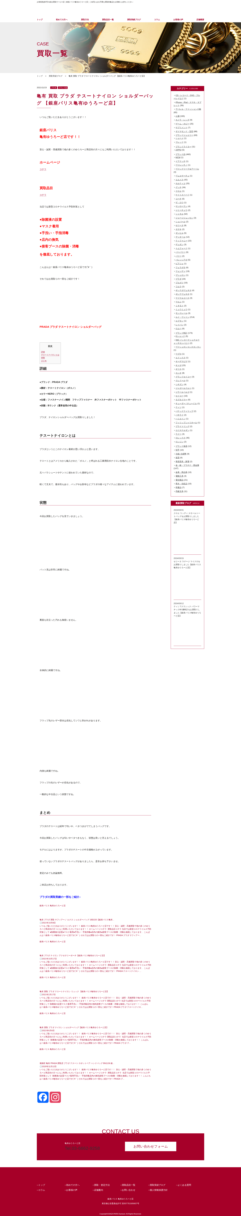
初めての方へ (62, 19)
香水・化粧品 (181, 484)
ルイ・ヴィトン (182, 317)
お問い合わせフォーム (150, 1146)
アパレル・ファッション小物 (188, 109)
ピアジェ (179, 263)
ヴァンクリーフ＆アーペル (187, 169)
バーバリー (180, 252)
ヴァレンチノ (181, 165)
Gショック (180, 336)
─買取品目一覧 (127, 1185)
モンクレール (181, 313)
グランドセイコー (183, 377)
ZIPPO (178, 150)
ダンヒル (179, 233)
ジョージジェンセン (184, 218)
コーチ (178, 199)
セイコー (179, 396)
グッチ (178, 187)
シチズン (179, 384)
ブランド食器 (181, 446)
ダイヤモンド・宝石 (184, 131)
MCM (178, 157)
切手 (177, 450)
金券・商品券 (181, 472)
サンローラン (181, 206)
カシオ (178, 373)
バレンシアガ (181, 260)
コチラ (43, 169)
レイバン (179, 325)
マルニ (178, 302)
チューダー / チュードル (186, 403)
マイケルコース (182, 298)
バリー (178, 256)
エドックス (180, 358)
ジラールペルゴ (182, 392)
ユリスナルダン (182, 430)
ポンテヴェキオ (182, 294)
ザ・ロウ (179, 202)
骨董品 (178, 487)
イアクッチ (180, 161)
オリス (178, 369)
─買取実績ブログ (156, 1185)
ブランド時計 (181, 333)
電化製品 (179, 480)
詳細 (43, 352)
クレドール (180, 380)
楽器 (177, 457)
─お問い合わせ (127, 1190)
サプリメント (181, 127)
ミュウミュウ (181, 309)
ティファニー (181, 241)
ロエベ (178, 328)
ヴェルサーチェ (182, 176)
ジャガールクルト (183, 388)
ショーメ (179, 138)
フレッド (179, 142)
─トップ (41, 1185)
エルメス (179, 180)
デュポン (179, 244)
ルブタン (179, 321)
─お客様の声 (71, 1190)
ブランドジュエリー (184, 135)
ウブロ (178, 354)
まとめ (44, 361)
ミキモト (179, 306)
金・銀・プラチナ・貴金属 (187, 465)
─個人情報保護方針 (158, 1190)
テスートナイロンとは (50, 355)
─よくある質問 (183, 1185)
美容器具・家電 (182, 461)
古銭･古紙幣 (181, 454)
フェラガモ (180, 267)
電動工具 (179, 476)
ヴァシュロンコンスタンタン (188, 347)
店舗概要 (200, 19)
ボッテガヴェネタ (183, 290)
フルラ (178, 286)
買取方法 (85, 19)
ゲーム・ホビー (182, 124)
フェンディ (180, 271)
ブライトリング (182, 426)
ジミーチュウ (181, 210)
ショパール (180, 222)
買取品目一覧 (108, 19)
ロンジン (179, 442)
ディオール (180, 237)
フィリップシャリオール (186, 423)
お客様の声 (178, 19)
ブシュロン (180, 275)
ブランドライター (183, 147)
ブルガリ (179, 283)
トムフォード (181, 248)
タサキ (178, 229)
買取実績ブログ (134, 19)
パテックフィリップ (184, 411)
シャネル (179, 214)
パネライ (179, 415)
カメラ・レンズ (182, 120)
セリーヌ (179, 225)
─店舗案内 (98, 1190)
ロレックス (180, 438)
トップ (40, 19)
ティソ (178, 407)
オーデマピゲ (181, 361)
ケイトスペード (182, 195)
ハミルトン (180, 419)
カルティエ (180, 183)
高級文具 (179, 491)
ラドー (178, 434)
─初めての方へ (72, 1185)
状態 (43, 358)
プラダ (53, 88)
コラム (157, 19)
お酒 (177, 116)
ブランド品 (63, 88)
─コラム (41, 1190)
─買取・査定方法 (101, 1185)
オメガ (178, 365)
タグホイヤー (181, 400)
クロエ (178, 191)
